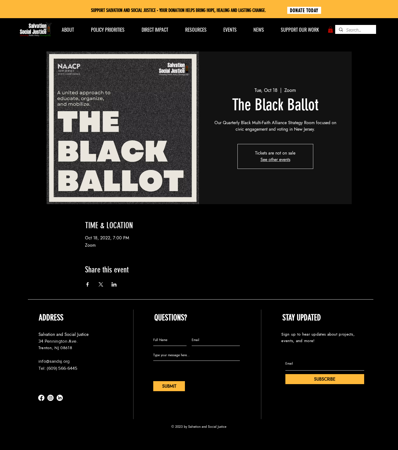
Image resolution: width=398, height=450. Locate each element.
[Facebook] (41, 398)
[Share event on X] (100, 284)
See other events (275, 159)
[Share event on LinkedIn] (114, 284)
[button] (330, 30)
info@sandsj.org (54, 361)
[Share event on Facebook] (87, 284)
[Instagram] (50, 398)
